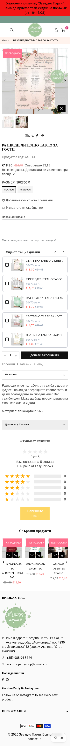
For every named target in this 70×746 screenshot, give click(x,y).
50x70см (9, 189)
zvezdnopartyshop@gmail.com (28, 664)
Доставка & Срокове (17, 425)
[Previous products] (55, 252)
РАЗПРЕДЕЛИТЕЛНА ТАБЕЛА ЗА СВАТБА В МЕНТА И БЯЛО (45, 297)
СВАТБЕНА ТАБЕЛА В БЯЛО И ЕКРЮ (45, 335)
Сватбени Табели (29, 364)
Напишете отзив (35, 513)
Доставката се (35, 170)
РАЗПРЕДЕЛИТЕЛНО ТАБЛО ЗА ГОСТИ (45, 279)
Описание (11, 375)
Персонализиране (13, 217)
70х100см (25, 189)
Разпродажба (13, 53)
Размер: (16, 182)
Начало (6, 40)
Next (65, 81)
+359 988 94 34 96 (19, 658)
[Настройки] (56, 30)
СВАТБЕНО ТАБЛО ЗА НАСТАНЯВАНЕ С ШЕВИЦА (45, 316)
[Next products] (64, 252)
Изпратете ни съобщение (24, 207)
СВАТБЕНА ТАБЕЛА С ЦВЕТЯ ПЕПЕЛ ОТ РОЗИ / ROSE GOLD (45, 260)
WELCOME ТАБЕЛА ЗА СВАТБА (38, 569)
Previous (5, 81)
